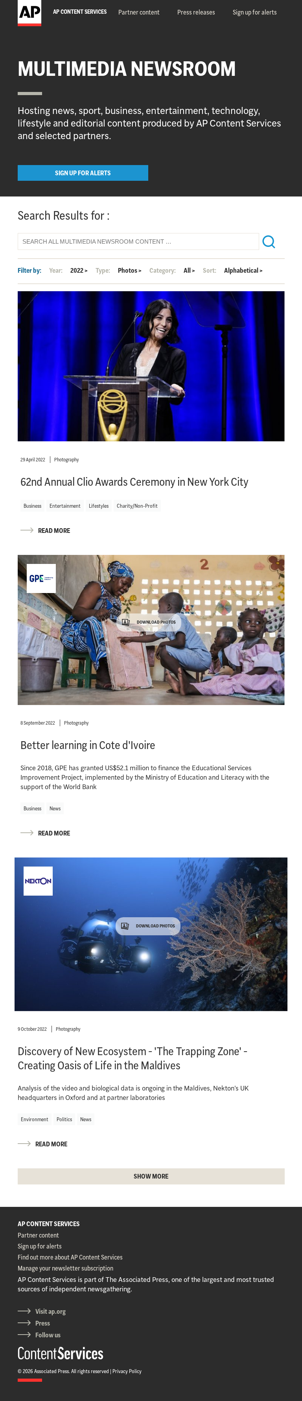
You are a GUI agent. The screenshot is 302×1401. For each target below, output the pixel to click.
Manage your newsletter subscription (65, 1268)
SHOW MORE (151, 1176)
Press (42, 1323)
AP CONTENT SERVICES (49, 1223)
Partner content (139, 12)
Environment (34, 1119)
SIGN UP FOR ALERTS (83, 173)
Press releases (196, 12)
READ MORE (54, 530)
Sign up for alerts (255, 12)
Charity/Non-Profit (137, 505)
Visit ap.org (50, 1311)
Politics (64, 1119)
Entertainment (65, 505)
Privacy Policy (127, 1371)
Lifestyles (99, 505)
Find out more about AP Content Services (70, 1257)
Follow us (48, 1335)
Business (32, 505)
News (55, 808)
